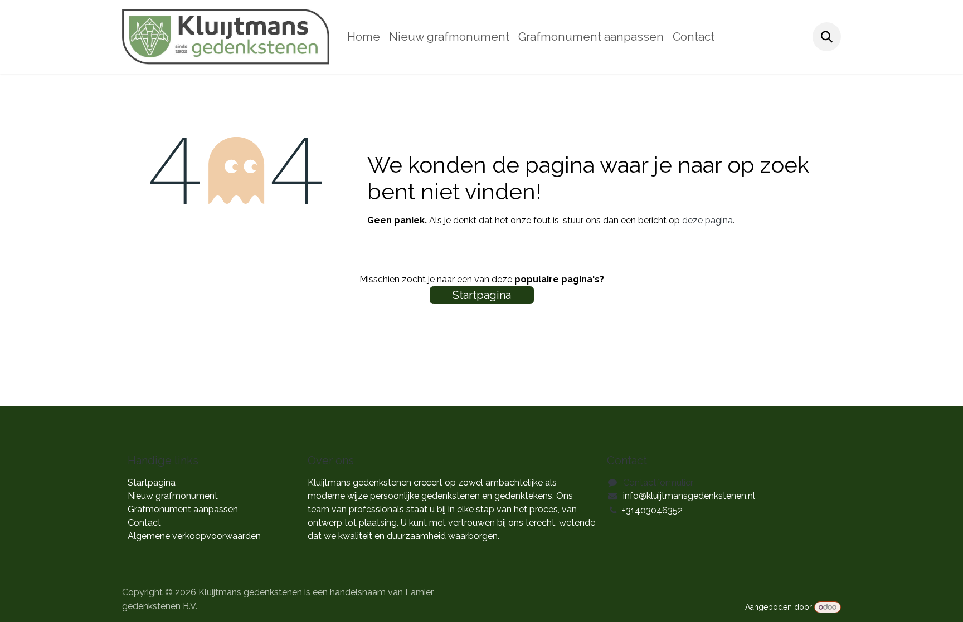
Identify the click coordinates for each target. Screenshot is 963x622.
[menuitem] (364, 37)
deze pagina (707, 220)
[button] (827, 36)
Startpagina (482, 295)
